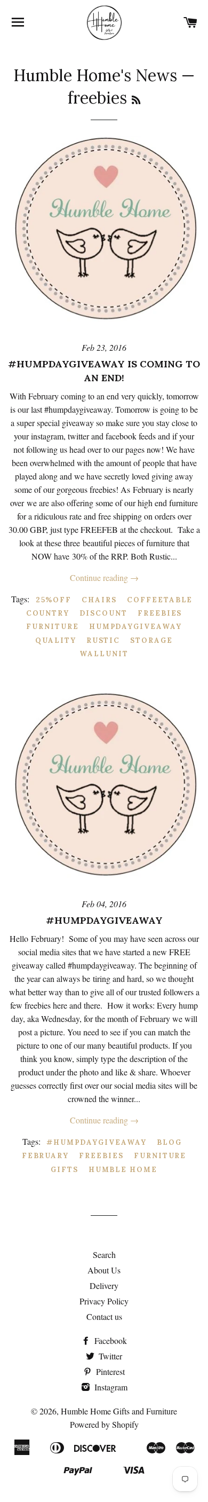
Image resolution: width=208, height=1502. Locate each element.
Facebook (109, 1340)
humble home (123, 1169)
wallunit (104, 653)
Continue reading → (104, 577)
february (45, 1155)
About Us (104, 1270)
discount (103, 613)
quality (55, 640)
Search (104, 1254)
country (48, 613)
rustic (103, 640)
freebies (160, 613)
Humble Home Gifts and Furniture (119, 1411)
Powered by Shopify (104, 1424)
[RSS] (136, 100)
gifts (64, 1169)
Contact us (104, 1316)
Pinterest (109, 1371)
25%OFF (54, 599)
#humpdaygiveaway (104, 920)
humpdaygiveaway (135, 626)
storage (151, 640)
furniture (52, 626)
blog (169, 1142)
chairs (99, 599)
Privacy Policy (104, 1301)
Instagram (109, 1387)
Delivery (104, 1285)
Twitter (109, 1356)
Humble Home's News (95, 75)
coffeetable (160, 599)
